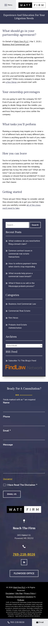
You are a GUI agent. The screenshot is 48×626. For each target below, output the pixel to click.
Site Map (19, 593)
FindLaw (20, 600)
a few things (11, 82)
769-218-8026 (24, 554)
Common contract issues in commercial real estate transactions (20, 253)
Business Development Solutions (19, 597)
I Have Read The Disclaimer (22, 485)
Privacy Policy (29, 593)
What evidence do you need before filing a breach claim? (24, 242)
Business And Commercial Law (15, 44)
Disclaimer (7, 479)
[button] (8, 5)
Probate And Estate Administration (17, 326)
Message (8, 444)
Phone (6, 416)
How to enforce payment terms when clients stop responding (22, 265)
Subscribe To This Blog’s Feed (22, 360)
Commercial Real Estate (19, 310)
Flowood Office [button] (24, 573)
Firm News (13, 317)
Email (7, 430)
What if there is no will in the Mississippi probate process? (21, 285)
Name (6, 402)
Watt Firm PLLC (21, 41)
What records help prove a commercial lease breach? (20, 275)
